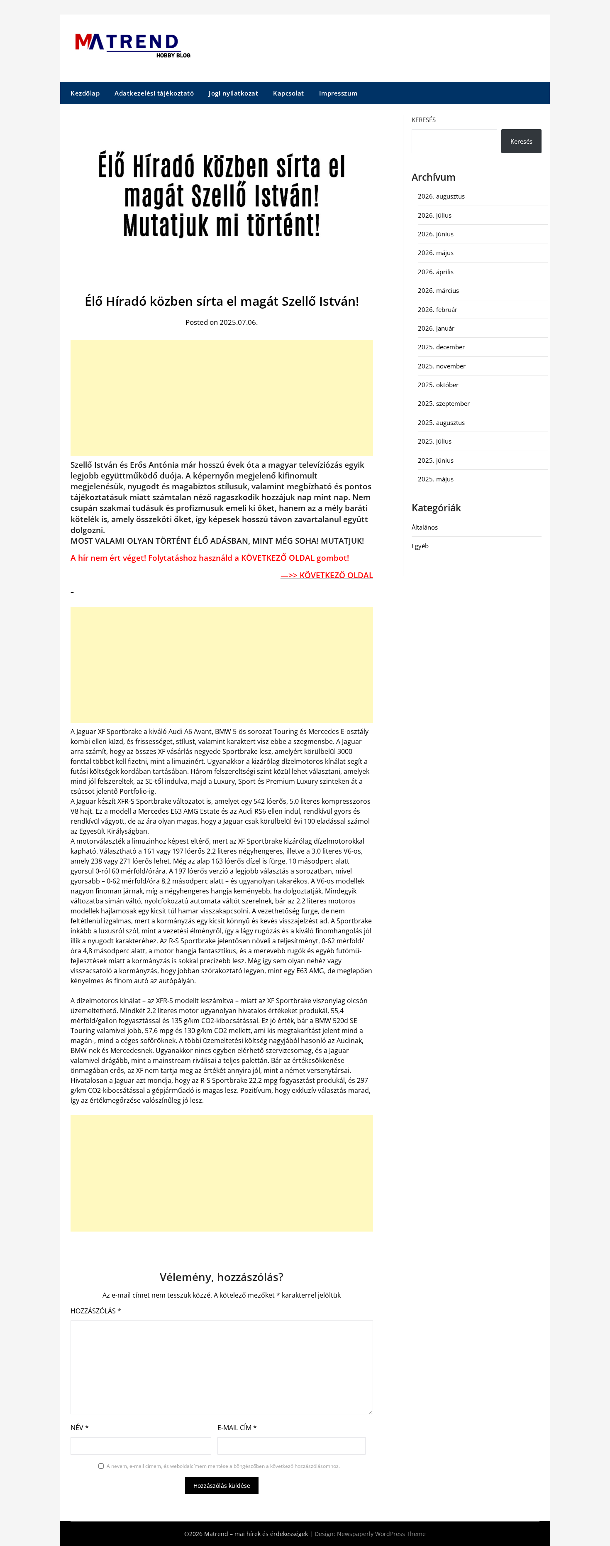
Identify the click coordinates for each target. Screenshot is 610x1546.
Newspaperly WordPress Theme (381, 1534)
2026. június (436, 234)
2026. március (438, 290)
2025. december (441, 347)
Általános (425, 527)
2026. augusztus (441, 196)
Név (80, 1427)
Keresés (424, 119)
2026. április (436, 271)
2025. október (438, 384)
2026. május (436, 252)
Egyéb (420, 546)
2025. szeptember (444, 403)
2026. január (436, 328)
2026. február (437, 309)
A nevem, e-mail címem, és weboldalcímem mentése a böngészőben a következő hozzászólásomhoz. (223, 1466)
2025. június (436, 460)
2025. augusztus (441, 422)
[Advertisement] (222, 398)
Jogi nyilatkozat (233, 93)
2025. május (436, 479)
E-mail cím (237, 1427)
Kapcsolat (288, 93)
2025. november (442, 366)
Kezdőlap (85, 93)
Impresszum (338, 93)
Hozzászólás (96, 1310)
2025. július (434, 441)
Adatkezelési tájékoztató (154, 93)
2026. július (434, 215)
